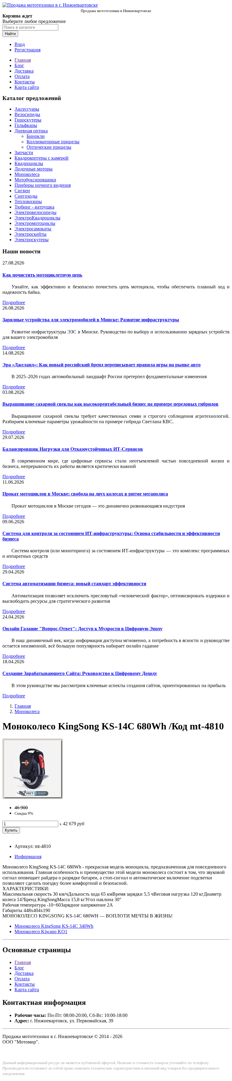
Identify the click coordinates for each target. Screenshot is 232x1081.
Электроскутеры (31, 239)
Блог (19, 65)
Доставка (24, 70)
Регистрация (27, 49)
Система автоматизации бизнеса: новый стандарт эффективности (74, 583)
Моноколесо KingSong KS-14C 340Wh (53, 926)
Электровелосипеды (35, 212)
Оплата (22, 76)
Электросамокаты (32, 228)
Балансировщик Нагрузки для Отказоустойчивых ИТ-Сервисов (72, 449)
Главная (22, 60)
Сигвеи (22, 190)
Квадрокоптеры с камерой (41, 158)
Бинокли (36, 136)
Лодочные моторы (33, 168)
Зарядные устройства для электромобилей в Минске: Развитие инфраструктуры (90, 319)
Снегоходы (25, 196)
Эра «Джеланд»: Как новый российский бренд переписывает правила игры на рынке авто (101, 364)
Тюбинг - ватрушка (34, 206)
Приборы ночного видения (42, 185)
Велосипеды (27, 114)
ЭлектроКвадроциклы (37, 217)
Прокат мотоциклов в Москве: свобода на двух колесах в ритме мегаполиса (85, 493)
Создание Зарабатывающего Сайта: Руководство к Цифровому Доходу (79, 673)
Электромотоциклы (34, 223)
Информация (27, 856)
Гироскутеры (27, 119)
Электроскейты (30, 234)
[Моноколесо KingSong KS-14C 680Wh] (32, 797)
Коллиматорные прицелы (53, 141)
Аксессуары (26, 109)
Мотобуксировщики (35, 179)
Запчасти (23, 152)
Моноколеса (27, 174)
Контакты (24, 81)
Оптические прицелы (49, 147)
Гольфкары (25, 125)
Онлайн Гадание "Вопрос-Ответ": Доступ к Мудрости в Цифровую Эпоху (82, 628)
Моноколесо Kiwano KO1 (40, 931)
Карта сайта (26, 87)
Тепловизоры (28, 201)
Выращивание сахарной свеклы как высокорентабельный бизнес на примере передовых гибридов (110, 404)
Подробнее (13, 302)
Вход (19, 44)
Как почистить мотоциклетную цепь (42, 275)
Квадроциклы (28, 163)
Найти (10, 33)
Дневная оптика (31, 130)
